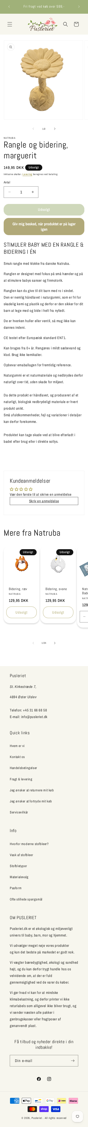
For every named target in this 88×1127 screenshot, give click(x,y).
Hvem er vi (17, 746)
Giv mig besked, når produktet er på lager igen (44, 226)
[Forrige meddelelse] (9, 6)
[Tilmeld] (72, 1060)
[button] (9, 24)
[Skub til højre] (54, 128)
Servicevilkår (19, 812)
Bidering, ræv (18, 589)
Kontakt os (17, 757)
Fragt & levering (21, 779)
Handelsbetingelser (23, 768)
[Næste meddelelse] (79, 6)
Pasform (16, 888)
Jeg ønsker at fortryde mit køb (31, 801)
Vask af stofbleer (21, 855)
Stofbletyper (18, 866)
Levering (27, 174)
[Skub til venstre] (33, 128)
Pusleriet (37, 1118)
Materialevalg (19, 877)
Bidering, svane (56, 589)
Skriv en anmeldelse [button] (44, 501)
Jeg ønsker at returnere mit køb (32, 790)
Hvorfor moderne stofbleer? (29, 844)
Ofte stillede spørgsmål (26, 899)
